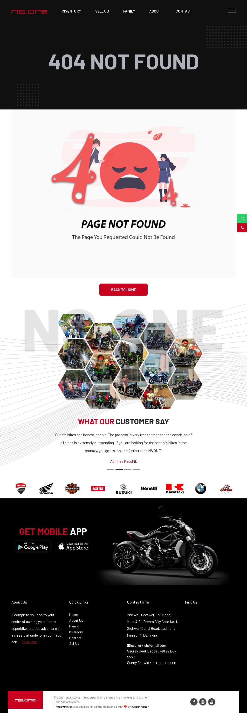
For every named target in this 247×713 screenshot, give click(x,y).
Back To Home (123, 289)
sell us (102, 11)
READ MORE (29, 642)
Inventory (71, 11)
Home (73, 614)
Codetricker (140, 706)
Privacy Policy (63, 706)
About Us (76, 620)
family (129, 11)
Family (74, 626)
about (155, 11)
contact (184, 11)
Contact (75, 638)
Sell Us (74, 643)
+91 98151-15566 (164, 663)
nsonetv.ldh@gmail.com (148, 645)
